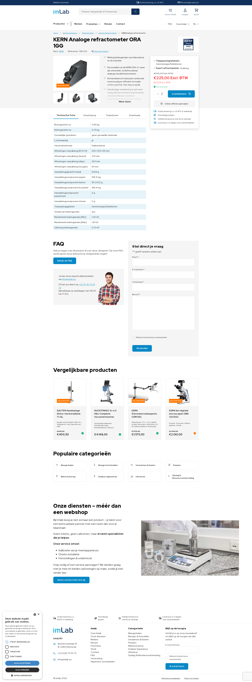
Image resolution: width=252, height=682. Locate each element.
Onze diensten (98, 636)
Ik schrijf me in (177, 666)
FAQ (170, 24)
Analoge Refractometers (108, 33)
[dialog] (22, 645)
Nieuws (108, 24)
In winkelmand (179, 94)
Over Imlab (181, 24)
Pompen (132, 642)
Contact (120, 24)
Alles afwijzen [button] (22, 670)
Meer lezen (125, 101)
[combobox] (104, 11)
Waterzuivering (135, 645)
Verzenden (142, 348)
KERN (61, 51)
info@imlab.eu (69, 279)
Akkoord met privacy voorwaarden (151, 337)
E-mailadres (138, 269)
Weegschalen (135, 633)
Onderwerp (138, 282)
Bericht (136, 294)
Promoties (92, 24)
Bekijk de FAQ (64, 260)
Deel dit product (101, 51)
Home (55, 33)
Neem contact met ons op (71, 580)
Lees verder (20, 636)
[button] (22, 675)
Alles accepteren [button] (22, 663)
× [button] (38, 614)
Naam (135, 257)
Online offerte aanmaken (176, 103)
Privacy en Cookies (191, 678)
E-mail (172, 645)
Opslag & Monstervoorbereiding (144, 655)
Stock (93, 649)
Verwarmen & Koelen (138, 639)
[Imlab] (61, 11)
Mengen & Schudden (138, 636)
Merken (78, 24)
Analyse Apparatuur (70, 33)
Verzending (96, 658)
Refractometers (88, 33)
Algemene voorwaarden (103, 661)
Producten (59, 23)
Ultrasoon (133, 652)
